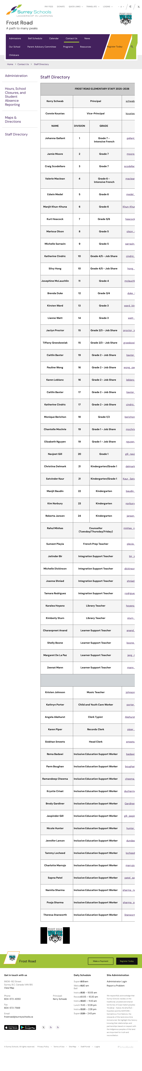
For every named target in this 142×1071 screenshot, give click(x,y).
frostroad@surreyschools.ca (18, 1016)
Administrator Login (117, 981)
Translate (91, 6)
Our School (14, 46)
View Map (9, 987)
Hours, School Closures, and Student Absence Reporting (15, 96)
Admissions (15, 38)
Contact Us (71, 38)
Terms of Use (59, 1046)
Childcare (14, 55)
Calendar (54, 38)
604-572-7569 (12, 1007)
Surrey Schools (12, 1046)
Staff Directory (16, 134)
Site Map (72, 1046)
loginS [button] (106, 6)
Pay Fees (49, 6)
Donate (61, 6)
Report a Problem (116, 985)
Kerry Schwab (60, 999)
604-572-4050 (12, 999)
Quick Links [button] (74, 6)
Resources (85, 46)
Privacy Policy (43, 1046)
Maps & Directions (13, 119)
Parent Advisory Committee (41, 46)
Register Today (114, 46)
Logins (97, 1046)
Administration (16, 75)
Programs (68, 46)
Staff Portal (85, 1046)
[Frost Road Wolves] (55, 935)
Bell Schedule (35, 38)
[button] (132, 46)
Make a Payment (100, 961)
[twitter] (138, 6)
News (87, 38)
